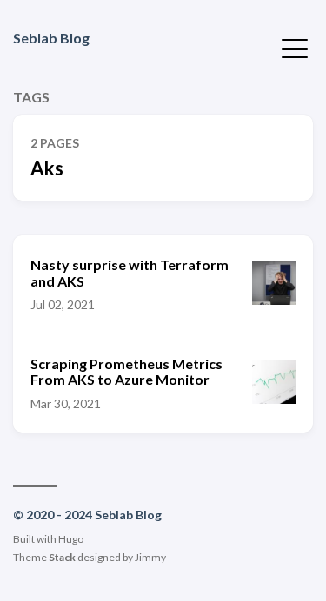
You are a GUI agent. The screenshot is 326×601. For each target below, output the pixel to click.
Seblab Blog (51, 38)
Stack (62, 557)
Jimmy (150, 557)
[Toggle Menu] (294, 46)
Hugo (70, 538)
